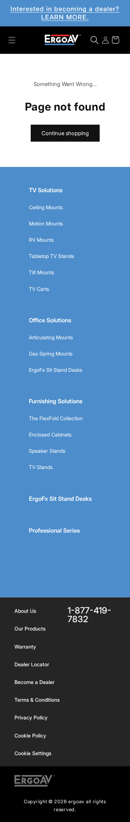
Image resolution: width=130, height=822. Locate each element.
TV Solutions (45, 190)
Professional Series (54, 530)
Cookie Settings (32, 753)
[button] (11, 40)
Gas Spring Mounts (51, 353)
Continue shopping (65, 133)
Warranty (25, 647)
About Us (25, 611)
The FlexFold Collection (56, 418)
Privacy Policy (31, 717)
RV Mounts (41, 240)
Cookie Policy (30, 735)
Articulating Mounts (51, 337)
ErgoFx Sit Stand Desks (55, 370)
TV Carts (39, 289)
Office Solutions (50, 320)
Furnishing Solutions (55, 401)
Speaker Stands (47, 451)
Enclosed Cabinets (50, 434)
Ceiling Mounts (46, 207)
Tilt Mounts (41, 272)
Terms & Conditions (37, 700)
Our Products (30, 628)
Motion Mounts (46, 223)
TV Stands (41, 467)
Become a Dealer (34, 682)
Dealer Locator (31, 664)
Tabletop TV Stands (51, 256)
